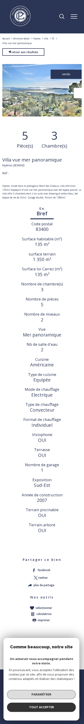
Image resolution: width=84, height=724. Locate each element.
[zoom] (42, 115)
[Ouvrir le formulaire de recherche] (62, 17)
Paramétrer (41, 694)
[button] (78, 93)
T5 (53, 38)
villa (46, 38)
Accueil (6, 38)
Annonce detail (21, 38)
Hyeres (36, 38)
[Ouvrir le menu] (74, 17)
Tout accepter (41, 707)
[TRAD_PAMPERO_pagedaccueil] (20, 25)
